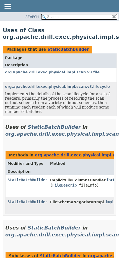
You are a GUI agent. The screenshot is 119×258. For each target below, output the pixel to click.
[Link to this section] (7, 141)
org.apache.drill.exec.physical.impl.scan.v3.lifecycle (57, 86)
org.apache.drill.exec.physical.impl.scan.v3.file (52, 72)
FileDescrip (64, 185)
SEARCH (32, 17)
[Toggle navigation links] (7, 7)
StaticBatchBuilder (68, 49)
